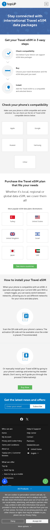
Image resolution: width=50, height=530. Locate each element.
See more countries (25, 266)
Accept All (37, 521)
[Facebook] (22, 419)
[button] (46, 4)
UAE (37, 255)
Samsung (37, 145)
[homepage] (23, 4)
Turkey (12, 221)
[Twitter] (28, 419)
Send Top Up (9, 470)
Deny (13, 521)
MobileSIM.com (33, 445)
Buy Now (25, 387)
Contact (30, 437)
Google (37, 128)
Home (4, 433)
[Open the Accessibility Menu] (4, 481)
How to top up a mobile (13, 474)
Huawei (12, 145)
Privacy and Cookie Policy (12, 441)
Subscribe (37, 406)
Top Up (4, 466)
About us (5, 449)
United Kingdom (12, 238)
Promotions (8, 478)
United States (37, 221)
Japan (12, 255)
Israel (37, 238)
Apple (12, 128)
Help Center (31, 433)
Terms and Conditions (10, 445)
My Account (6, 437)
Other (25, 162)
